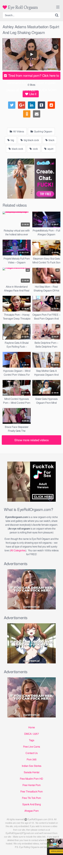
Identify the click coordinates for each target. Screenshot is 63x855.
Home (31, 727)
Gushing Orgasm (42, 131)
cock (35, 149)
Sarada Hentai (31, 772)
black (51, 140)
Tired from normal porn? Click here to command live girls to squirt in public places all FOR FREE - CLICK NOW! (32, 76)
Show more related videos (31, 440)
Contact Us (31, 753)
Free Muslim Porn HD (31, 778)
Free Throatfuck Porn (31, 791)
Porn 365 (32, 759)
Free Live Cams (31, 746)
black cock (17, 149)
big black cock (31, 140)
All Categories (18, 550)
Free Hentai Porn (31, 785)
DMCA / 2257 (31, 734)
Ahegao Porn (31, 811)
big (12, 140)
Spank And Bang (31, 804)
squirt (50, 149)
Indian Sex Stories (31, 766)
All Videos (18, 131)
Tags (31, 740)
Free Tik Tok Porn (31, 798)
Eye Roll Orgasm (22, 7)
